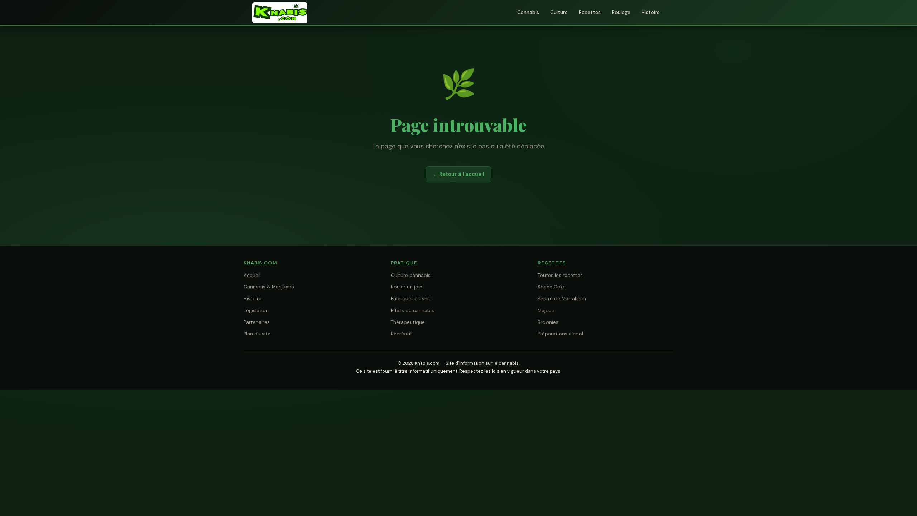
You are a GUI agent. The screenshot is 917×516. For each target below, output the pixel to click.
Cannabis (528, 12)
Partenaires (257, 322)
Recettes (590, 12)
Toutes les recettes (560, 275)
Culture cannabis (411, 275)
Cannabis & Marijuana (269, 287)
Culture (559, 12)
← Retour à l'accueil (458, 174)
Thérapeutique (408, 322)
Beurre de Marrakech (562, 299)
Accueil (252, 275)
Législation (256, 310)
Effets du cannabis (412, 310)
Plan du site (257, 334)
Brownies (548, 322)
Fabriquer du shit (411, 299)
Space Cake (552, 287)
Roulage (621, 12)
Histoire (651, 12)
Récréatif (401, 334)
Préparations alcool (560, 334)
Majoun (546, 310)
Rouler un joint (407, 287)
